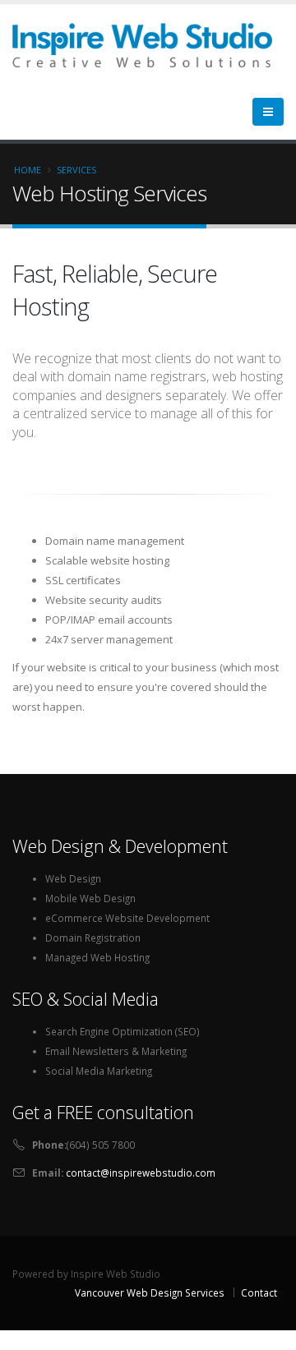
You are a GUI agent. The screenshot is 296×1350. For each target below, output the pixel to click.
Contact (259, 1292)
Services (76, 170)
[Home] (148, 43)
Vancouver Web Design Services (149, 1292)
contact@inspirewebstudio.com (140, 1172)
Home (27, 170)
